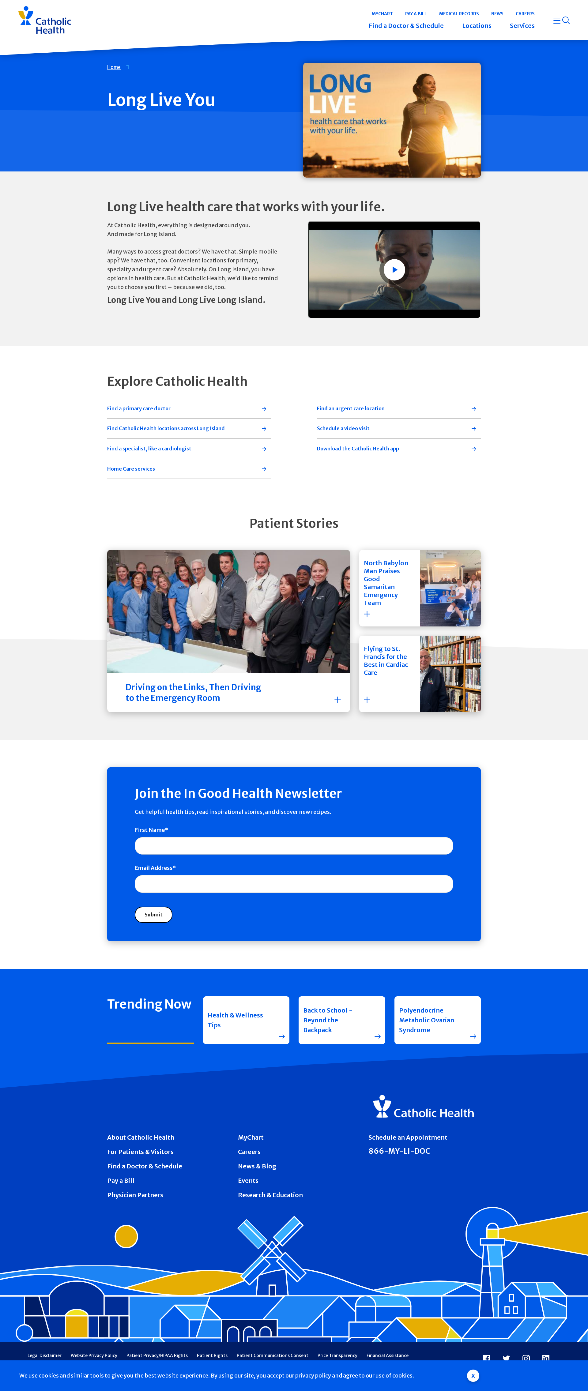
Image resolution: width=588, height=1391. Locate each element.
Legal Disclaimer (45, 1355)
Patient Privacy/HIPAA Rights (157, 1355)
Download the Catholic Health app (358, 448)
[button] (420, 588)
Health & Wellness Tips (235, 1020)
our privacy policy (308, 1375)
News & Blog (257, 1166)
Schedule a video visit (343, 428)
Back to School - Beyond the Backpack (327, 1020)
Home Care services (131, 469)
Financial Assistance (388, 1355)
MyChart (251, 1137)
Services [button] (522, 25)
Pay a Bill (120, 1180)
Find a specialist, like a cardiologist (149, 448)
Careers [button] (525, 14)
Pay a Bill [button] (416, 14)
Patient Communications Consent (272, 1355)
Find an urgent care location (351, 408)
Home (114, 67)
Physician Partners (135, 1195)
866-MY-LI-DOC (399, 1151)
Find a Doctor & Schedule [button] (406, 25)
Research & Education (270, 1195)
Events (248, 1180)
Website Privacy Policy (94, 1355)
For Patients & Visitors (140, 1152)
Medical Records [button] (459, 14)
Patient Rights (212, 1355)
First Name (150, 829)
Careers (249, 1152)
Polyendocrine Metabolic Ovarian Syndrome (426, 1020)
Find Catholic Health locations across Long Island (166, 428)
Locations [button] (477, 25)
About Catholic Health (140, 1137)
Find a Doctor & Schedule (144, 1166)
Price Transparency (337, 1355)
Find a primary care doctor (139, 408)
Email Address (153, 867)
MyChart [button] (382, 14)
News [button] (497, 14)
